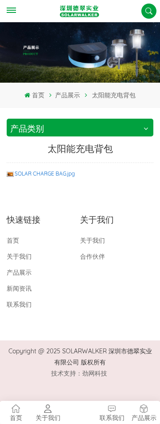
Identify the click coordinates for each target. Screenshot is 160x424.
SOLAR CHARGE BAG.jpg (45, 173)
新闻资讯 (19, 288)
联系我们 (19, 304)
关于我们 (19, 256)
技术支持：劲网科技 (79, 373)
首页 (38, 95)
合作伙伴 (92, 256)
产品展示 (67, 95)
